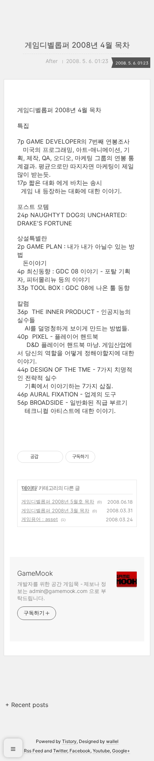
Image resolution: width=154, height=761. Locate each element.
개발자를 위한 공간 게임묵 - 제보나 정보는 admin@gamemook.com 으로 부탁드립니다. (61, 591)
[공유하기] (45, 456)
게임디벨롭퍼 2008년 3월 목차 (55, 510)
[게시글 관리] (54, 456)
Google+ (121, 750)
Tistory (69, 741)
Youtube (101, 750)
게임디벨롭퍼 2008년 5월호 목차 (57, 501)
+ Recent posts (26, 704)
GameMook (35, 573)
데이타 (29, 488)
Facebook (80, 750)
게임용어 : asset (39, 519)
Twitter (60, 750)
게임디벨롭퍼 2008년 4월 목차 (77, 45)
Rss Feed (33, 750)
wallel (112, 741)
